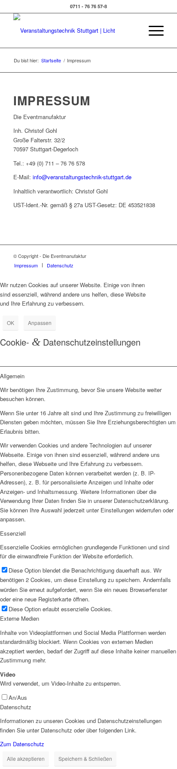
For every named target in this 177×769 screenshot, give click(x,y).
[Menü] (152, 30)
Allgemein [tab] (12, 376)
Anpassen (40, 322)
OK (10, 322)
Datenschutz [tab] (15, 707)
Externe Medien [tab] (19, 618)
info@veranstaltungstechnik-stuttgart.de (82, 177)
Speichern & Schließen (85, 758)
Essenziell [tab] (13, 533)
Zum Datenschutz (22, 744)
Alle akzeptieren (26, 758)
